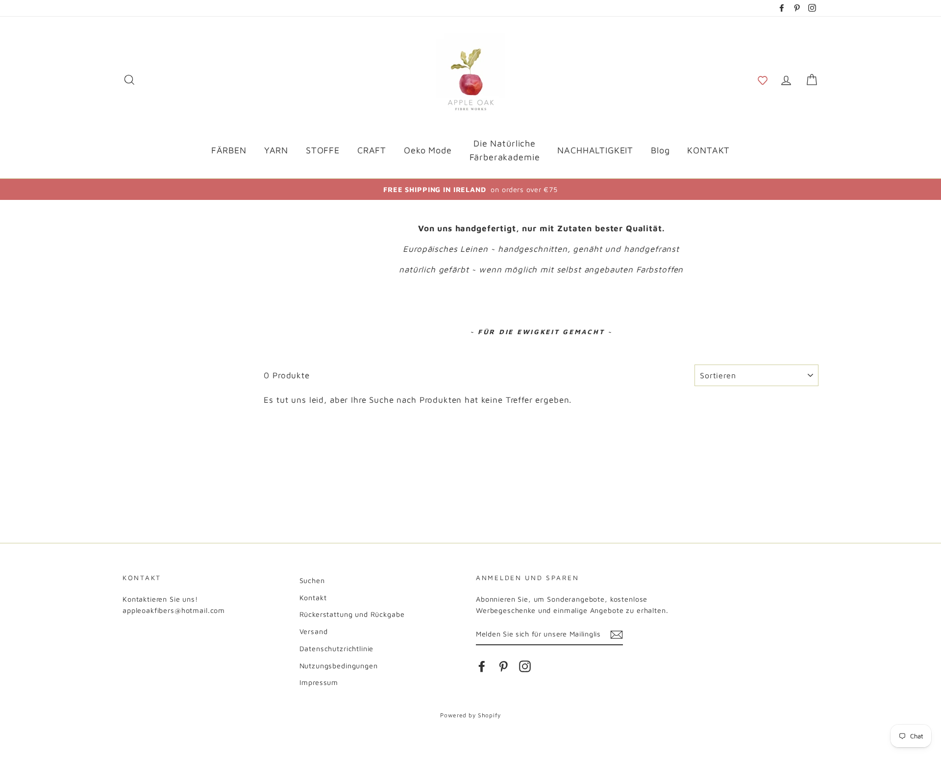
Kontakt (313, 597)
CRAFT (371, 150)
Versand (313, 631)
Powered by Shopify (470, 715)
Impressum (319, 682)
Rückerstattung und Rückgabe (352, 614)
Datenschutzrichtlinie (336, 648)
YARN (276, 150)
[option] (470, 189)
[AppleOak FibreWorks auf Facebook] (482, 666)
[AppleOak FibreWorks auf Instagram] (525, 666)
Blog (660, 150)
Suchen (312, 580)
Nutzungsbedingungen (338, 665)
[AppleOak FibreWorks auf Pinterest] (503, 666)
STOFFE (323, 150)
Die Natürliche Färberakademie (505, 150)
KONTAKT (708, 150)
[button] (762, 79)
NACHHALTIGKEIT (595, 150)
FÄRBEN (229, 150)
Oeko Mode (428, 150)
